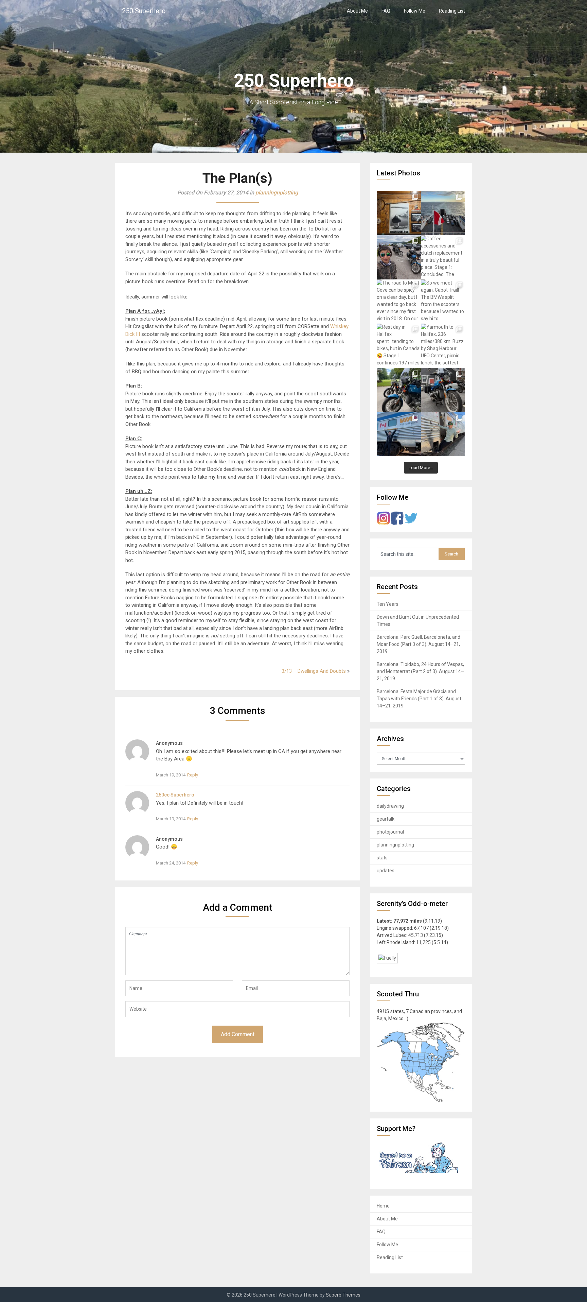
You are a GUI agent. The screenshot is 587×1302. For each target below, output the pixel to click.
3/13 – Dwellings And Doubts (314, 671)
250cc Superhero (175, 795)
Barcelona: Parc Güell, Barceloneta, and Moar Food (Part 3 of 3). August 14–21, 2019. (418, 644)
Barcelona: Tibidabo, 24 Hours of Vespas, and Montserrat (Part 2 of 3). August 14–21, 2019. (420, 671)
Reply (192, 774)
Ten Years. (388, 604)
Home (383, 1206)
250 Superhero (144, 11)
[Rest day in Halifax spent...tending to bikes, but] (399, 346)
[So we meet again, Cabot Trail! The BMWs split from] (443, 301)
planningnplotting (276, 192)
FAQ (385, 11)
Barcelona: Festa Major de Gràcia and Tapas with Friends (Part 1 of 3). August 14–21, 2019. (419, 698)
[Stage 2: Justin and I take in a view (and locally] (399, 257)
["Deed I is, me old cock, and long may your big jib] (399, 213)
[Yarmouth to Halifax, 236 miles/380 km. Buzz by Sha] (443, 346)
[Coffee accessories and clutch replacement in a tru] (443, 257)
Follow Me (414, 11)
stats (382, 857)
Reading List (452, 11)
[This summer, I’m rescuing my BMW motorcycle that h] (443, 434)
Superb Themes (343, 1295)
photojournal (390, 832)
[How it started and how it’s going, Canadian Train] (399, 434)
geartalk (385, 819)
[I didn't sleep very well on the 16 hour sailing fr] (443, 213)
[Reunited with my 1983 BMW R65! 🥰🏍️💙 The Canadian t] (443, 390)
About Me (357, 11)
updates (385, 870)
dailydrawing (390, 806)
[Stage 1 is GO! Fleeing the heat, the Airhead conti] (399, 390)
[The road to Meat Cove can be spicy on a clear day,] (399, 301)
